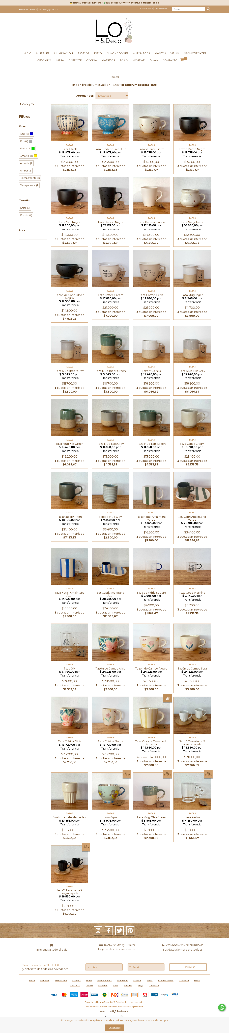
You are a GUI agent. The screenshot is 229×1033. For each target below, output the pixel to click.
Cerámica (44, 60)
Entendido (114, 1027)
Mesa (60, 60)
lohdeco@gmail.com (49, 9)
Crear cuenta (146, 8)
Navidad (139, 60)
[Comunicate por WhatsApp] (222, 1007)
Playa (154, 60)
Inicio (27, 53)
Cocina (91, 60)
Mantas (160, 53)
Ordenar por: (85, 95)
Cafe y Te (75, 60)
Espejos (83, 53)
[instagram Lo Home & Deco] (98, 930)
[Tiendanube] (114, 1012)
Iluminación (63, 53)
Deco (98, 53)
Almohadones (117, 53)
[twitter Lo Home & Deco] (119, 930)
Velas (174, 53)
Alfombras (141, 53)
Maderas (108, 60)
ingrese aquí (137, 1006)
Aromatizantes (194, 53)
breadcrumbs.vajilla (95, 84)
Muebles (42, 53)
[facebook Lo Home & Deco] (109, 930)
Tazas (115, 84)
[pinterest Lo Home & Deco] (130, 930)
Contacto (170, 60)
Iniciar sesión (161, 8)
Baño (124, 60)
